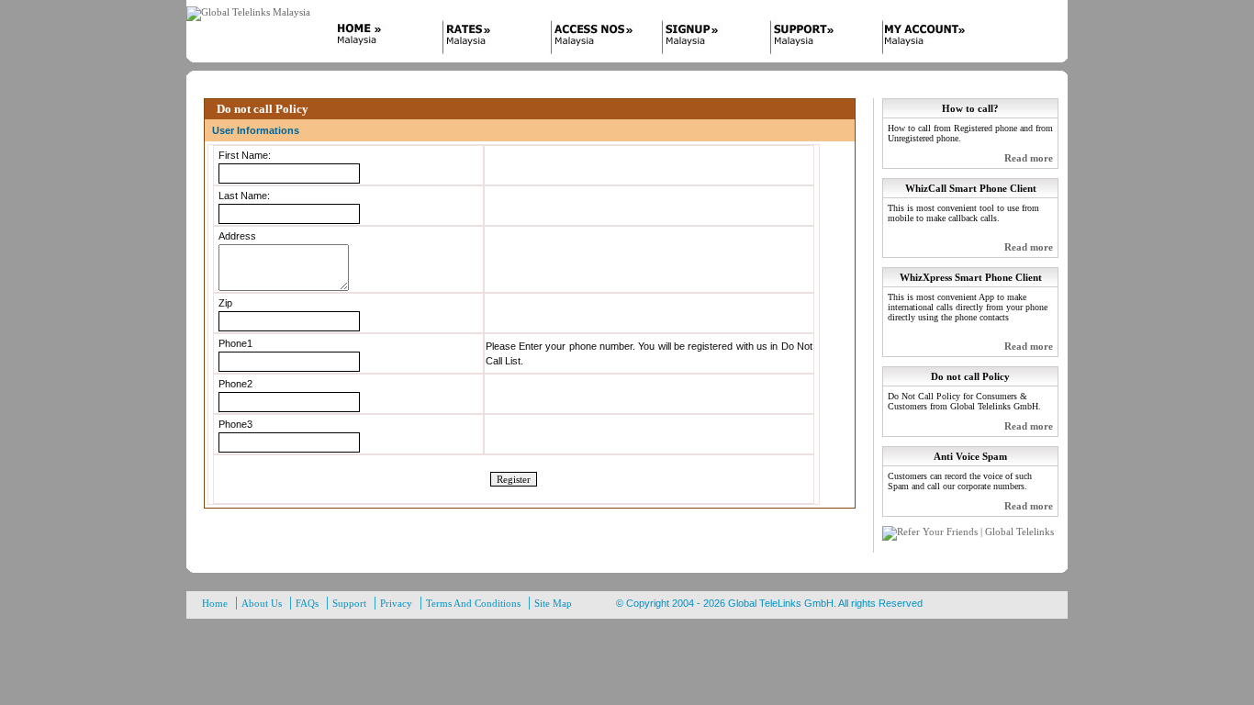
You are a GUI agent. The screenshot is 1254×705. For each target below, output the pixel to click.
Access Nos (595, 39)
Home (374, 39)
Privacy (396, 603)
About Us (261, 603)
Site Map (553, 603)
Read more (1028, 157)
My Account (925, 39)
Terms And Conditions (473, 603)
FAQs (307, 603)
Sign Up (705, 39)
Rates (485, 39)
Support (815, 39)
